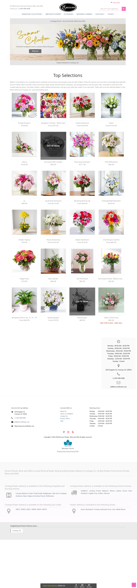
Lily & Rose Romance (53, 257)
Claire (111, 179)
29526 (23, 566)
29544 (39, 566)
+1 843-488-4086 (24, 9)
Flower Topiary (24, 296)
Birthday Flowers (53, 14)
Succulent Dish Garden (53, 218)
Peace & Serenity (53, 296)
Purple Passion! (24, 179)
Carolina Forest (95, 547)
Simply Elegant (53, 374)
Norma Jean (82, 374)
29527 (18, 566)
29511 (28, 566)
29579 (44, 566)
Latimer (118, 547)
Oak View (55, 550)
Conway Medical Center (24, 550)
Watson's (105, 547)
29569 (33, 566)
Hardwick (84, 550)
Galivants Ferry (105, 566)
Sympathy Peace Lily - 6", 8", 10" (24, 374)
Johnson (107, 550)
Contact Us (64, 472)
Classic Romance (82, 179)
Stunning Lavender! (82, 218)
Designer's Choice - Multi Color (53, 179)
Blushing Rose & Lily (82, 257)
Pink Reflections (111, 218)
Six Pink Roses (82, 335)
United (100, 550)
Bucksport (89, 566)
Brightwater (47, 550)
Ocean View (127, 547)
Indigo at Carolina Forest (36, 552)
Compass (63, 550)
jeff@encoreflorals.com (22, 478)
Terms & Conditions (66, 470)
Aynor (83, 566)
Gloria (24, 218)
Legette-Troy (92, 550)
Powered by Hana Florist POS (68, 508)
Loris (113, 566)
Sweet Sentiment (82, 296)
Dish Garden (53, 335)
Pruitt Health (38, 550)
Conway (96, 566)
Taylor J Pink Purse (111, 374)
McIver (112, 547)
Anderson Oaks (21, 552)
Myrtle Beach (120, 566)
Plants (111, 14)
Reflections (50, 552)
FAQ (61, 477)
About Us (63, 467)
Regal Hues (24, 335)
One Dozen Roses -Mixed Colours (111, 335)
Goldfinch (84, 547)
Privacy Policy (65, 475)
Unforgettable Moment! (111, 257)
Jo (24, 257)
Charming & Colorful (111, 296)
